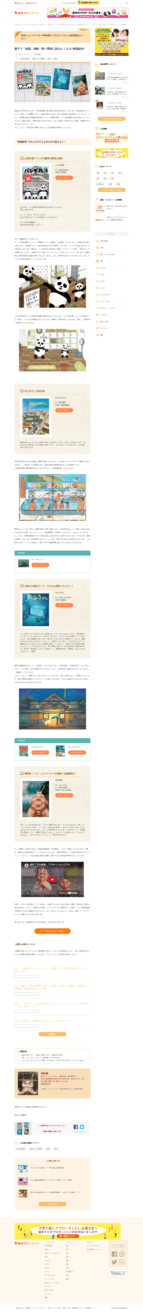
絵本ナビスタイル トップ (22, 24)
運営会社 (28, 1308)
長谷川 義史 (63, 787)
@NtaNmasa (45, 1084)
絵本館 (63, 172)
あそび (102, 281)
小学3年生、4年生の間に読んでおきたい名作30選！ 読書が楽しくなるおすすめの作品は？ (117, 108)
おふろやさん (60, 397)
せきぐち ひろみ (65, 597)
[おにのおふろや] (23, 751)
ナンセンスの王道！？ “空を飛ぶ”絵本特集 (47, 1168)
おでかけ (103, 268)
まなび (102, 274)
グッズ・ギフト (105, 301)
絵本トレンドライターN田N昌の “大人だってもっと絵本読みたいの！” (69, 24)
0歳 (98, 173)
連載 (39, 54)
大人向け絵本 (24, 59)
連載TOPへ (84, 29)
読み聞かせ (100, 184)
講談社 (63, 600)
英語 (110, 184)
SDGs (102, 248)
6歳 (112, 178)
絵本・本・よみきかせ (38, 24)
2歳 (112, 173)
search (126, 2)
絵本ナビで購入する (64, 177)
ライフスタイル (105, 295)
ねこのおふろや (74, 747)
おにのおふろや (37, 747)
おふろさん (59, 592)
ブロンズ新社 (66, 790)
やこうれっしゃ (37, 559)
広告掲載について (90, 1308)
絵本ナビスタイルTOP (54, 1308)
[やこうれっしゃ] (23, 563)
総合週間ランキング (93, 1249)
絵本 (49, 59)
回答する (52, 1034)
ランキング (103, 328)
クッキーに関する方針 (69, 3)
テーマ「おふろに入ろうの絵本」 (52, 931)
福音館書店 (65, 405)
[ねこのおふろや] (60, 751)
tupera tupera (63, 170)
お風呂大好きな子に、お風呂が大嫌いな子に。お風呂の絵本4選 (41, 1055)
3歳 (119, 173)
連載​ (101, 335)
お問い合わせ (20, 1308)
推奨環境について (77, 1308)
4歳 (98, 178)
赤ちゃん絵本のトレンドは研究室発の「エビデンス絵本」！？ (55, 1192)
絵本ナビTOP (67, 1308)
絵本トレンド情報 (38, 59)
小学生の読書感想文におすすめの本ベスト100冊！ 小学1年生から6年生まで (117, 78)
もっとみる (52, 1204)
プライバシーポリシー (39, 1308)
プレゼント (103, 315)
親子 (55, 59)
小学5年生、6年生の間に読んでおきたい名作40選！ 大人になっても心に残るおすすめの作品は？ (117, 93)
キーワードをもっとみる (112, 190)
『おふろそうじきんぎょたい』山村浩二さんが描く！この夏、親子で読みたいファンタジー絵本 (52, 1060)
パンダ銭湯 (59, 165)
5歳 (105, 178)
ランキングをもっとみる (112, 119)
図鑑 (118, 184)
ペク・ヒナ (63, 785)
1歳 (105, 173)
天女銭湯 (58, 780)
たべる (102, 288)
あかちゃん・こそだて (107, 308)
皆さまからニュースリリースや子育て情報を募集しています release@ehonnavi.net (118, 1273)
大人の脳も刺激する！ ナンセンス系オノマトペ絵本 (51, 1180)
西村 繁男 (62, 402)
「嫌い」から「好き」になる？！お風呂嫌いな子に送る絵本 (40, 1058)
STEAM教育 (104, 241)
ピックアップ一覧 (93, 1246)
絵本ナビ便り (104, 321)
